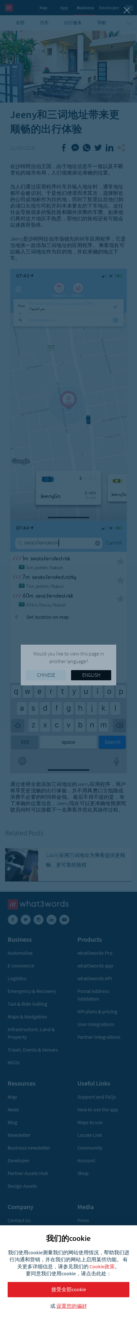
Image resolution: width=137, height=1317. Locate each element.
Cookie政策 (102, 1266)
